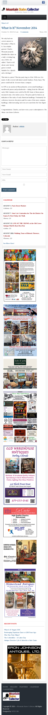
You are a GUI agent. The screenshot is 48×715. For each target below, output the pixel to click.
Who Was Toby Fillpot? (12, 635)
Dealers (13, 687)
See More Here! (8, 243)
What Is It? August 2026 (12, 630)
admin (21, 126)
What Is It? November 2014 (19, 28)
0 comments (24, 32)
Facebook (43, 2)
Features (23, 687)
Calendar (34, 687)
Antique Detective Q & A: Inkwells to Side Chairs (20, 640)
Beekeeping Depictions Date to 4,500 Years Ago (20, 632)
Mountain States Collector (25, 706)
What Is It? (5, 23)
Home (5, 687)
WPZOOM (15, 711)
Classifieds (8, 689)
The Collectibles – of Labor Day (15, 638)
